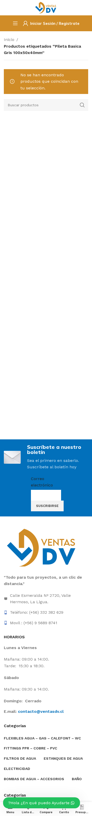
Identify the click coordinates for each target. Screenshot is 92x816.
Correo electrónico (42, 482)
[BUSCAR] (82, 105)
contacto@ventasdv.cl (41, 711)
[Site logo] (45, 7)
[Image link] (42, 547)
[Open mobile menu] (15, 23)
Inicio (9, 39)
